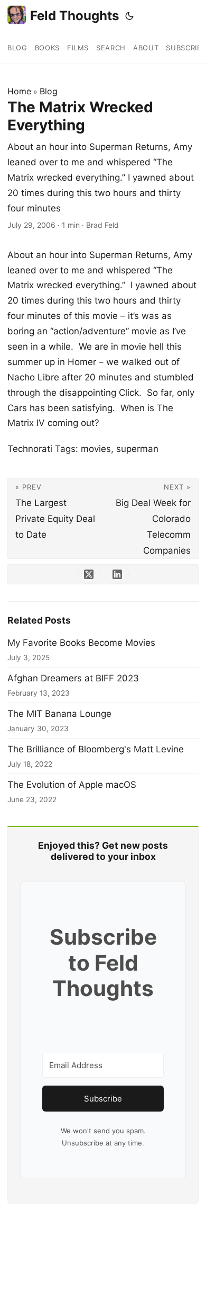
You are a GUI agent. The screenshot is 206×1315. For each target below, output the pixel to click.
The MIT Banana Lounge (59, 713)
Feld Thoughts (74, 15)
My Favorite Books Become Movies (81, 642)
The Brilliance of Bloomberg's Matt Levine (95, 749)
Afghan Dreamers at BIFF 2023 (73, 678)
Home (19, 91)
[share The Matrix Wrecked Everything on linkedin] (117, 574)
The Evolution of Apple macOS (71, 784)
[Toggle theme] (129, 16)
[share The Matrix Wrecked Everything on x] (88, 574)
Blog (49, 91)
